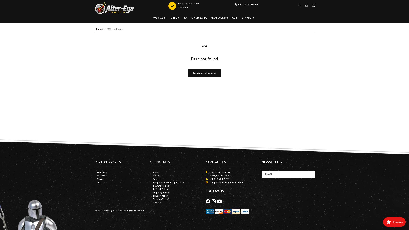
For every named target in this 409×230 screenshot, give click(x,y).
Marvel (100, 179)
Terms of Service (162, 199)
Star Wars (102, 175)
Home (99, 28)
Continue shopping (204, 72)
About (156, 172)
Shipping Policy (161, 192)
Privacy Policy (160, 195)
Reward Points (161, 185)
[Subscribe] (311, 174)
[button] (299, 5)
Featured (102, 172)
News (156, 175)
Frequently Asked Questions (169, 182)
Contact (157, 202)
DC (98, 182)
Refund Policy (160, 189)
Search (157, 179)
